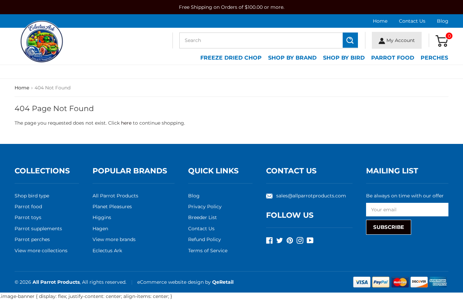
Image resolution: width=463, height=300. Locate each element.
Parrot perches (32, 239)
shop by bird (344, 58)
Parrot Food (392, 58)
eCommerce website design (171, 282)
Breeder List (202, 217)
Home (380, 21)
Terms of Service (207, 251)
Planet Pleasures (112, 206)
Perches (434, 58)
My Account (400, 40)
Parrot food (28, 206)
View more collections (41, 251)
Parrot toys (28, 217)
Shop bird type (32, 196)
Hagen (100, 229)
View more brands (114, 239)
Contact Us (412, 21)
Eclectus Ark (107, 251)
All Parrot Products (115, 196)
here (126, 123)
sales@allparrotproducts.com (311, 196)
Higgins (102, 217)
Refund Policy (204, 239)
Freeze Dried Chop (231, 58)
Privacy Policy (205, 206)
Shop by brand (292, 58)
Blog (442, 21)
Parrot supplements (38, 229)
